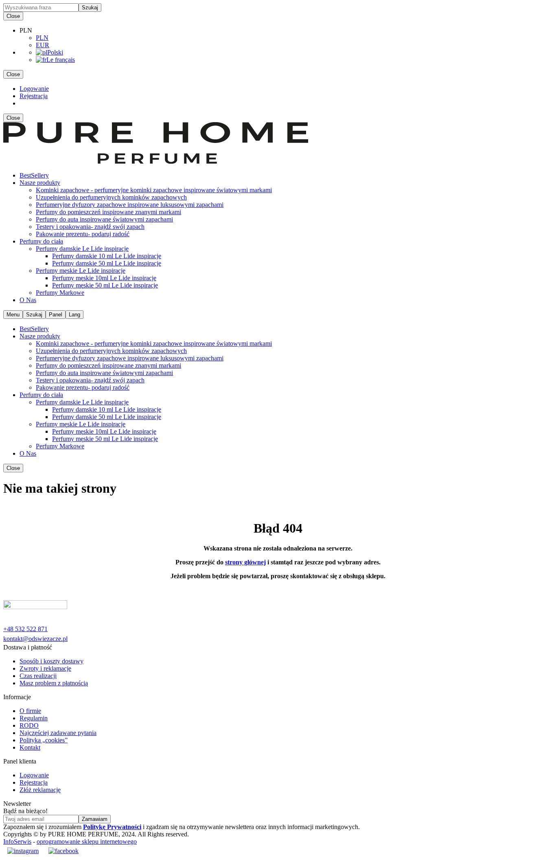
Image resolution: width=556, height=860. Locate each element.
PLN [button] (26, 30)
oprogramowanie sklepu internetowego (87, 841)
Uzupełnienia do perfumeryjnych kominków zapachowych (111, 197)
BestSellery (34, 175)
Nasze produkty (40, 182)
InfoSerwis (17, 841)
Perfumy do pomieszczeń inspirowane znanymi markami (108, 211)
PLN (42, 37)
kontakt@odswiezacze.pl (35, 638)
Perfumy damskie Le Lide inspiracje (82, 248)
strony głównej (245, 562)
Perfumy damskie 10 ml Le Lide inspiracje (106, 255)
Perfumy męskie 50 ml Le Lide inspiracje (105, 285)
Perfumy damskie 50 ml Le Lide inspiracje (106, 263)
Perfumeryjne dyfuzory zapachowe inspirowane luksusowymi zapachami (129, 204)
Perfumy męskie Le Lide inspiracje (80, 270)
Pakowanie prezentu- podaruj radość (82, 233)
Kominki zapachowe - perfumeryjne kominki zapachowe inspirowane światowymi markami (154, 189)
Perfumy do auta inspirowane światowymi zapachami (104, 219)
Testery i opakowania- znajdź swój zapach (90, 226)
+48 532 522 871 (25, 628)
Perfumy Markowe (60, 292)
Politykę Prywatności (112, 826)
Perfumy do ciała (41, 241)
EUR (42, 45)
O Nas (28, 299)
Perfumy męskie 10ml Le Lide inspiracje (104, 277)
